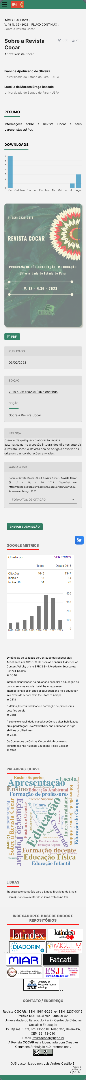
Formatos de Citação (29, 499)
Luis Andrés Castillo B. (59, 1063)
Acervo (22, 20)
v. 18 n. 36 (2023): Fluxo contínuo (30, 24)
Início (8, 20)
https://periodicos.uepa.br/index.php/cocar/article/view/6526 (42, 486)
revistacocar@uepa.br (48, 1038)
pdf (14, 336)
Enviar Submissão (25, 526)
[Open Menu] (4, 4)
